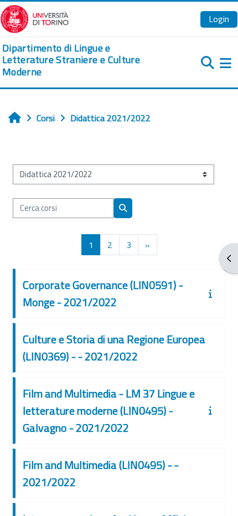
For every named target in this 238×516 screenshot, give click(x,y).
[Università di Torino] (34, 17)
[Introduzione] (212, 293)
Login (219, 18)
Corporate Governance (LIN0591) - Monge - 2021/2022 (103, 293)
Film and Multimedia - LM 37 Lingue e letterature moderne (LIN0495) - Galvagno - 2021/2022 (109, 410)
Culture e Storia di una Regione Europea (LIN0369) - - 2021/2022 (114, 348)
